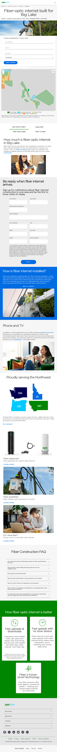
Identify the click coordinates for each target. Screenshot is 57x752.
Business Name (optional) (16, 206)
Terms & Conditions (43, 738)
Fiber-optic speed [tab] (19, 131)
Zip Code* (32, 230)
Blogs (27, 748)
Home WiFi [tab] (39, 127)
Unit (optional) (13, 222)
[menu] (4, 44)
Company (7, 721)
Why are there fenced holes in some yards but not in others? (25, 578)
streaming (17, 339)
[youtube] (20, 732)
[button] (28, 90)
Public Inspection (25, 738)
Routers (40, 748)
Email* (11, 238)
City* (31, 222)
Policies (10, 738)
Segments (8, 725)
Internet (33, 748)
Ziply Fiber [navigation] (3, 6)
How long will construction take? (17, 573)
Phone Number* (34, 238)
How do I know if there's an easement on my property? (23, 583)
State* (11, 230)
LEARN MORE (8, 153)
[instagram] (29, 732)
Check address (10, 62)
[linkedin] (15, 732)
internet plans (21, 149)
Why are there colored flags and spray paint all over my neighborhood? (24, 568)
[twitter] (11, 732)
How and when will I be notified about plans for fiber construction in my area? (27, 562)
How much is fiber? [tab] (19, 127)
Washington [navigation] (20, 6)
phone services (47, 332)
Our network (8, 424)
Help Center (8, 716)
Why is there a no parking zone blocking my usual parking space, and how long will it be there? (27, 588)
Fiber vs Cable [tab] (40, 131)
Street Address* (13, 213)
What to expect (28, 286)
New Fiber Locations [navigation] (12, 6)
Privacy (17, 738)
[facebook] (6, 732)
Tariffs (34, 738)
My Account (8, 711)
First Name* (12, 198)
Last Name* (33, 198)
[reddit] (24, 732)
